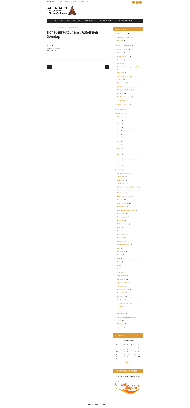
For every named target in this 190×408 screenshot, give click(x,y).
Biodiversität (121, 193)
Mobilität (120, 272)
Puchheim (120, 93)
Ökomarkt (120, 286)
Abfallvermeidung (73, 21)
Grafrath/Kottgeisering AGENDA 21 (128, 67)
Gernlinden (120, 63)
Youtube (133, 2)
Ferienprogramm (122, 224)
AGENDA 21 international (123, 45)
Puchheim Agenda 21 (124, 97)
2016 (118, 131)
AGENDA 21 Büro (121, 34)
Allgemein (120, 180)
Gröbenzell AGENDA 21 (125, 76)
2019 (118, 141)
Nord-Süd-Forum (122, 282)
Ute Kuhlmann (72, 27)
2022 (118, 151)
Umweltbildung (90, 21)
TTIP (118, 310)
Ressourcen (120, 296)
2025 (118, 162)
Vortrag (119, 320)
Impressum (68, 2)
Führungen (120, 238)
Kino (118, 248)
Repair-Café (121, 293)
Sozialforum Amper (123, 303)
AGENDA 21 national (122, 105)
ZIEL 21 (119, 327)
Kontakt (59, 2)
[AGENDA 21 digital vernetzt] (62, 15)
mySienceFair (121, 276)
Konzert (119, 255)
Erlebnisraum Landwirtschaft (126, 210)
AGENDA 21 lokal (121, 49)
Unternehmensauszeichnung (126, 317)
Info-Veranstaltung (123, 244)
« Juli (127, 362)
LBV (118, 258)
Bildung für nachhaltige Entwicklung (128, 187)
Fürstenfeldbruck (122, 56)
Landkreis (120, 41)
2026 (118, 165)
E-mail (137, 2)
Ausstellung (121, 183)
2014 (118, 124)
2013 (118, 120)
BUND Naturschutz (123, 196)
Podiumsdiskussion (123, 289)
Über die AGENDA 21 (125, 21)
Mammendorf (121, 83)
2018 (118, 138)
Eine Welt (120, 200)
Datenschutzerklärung (82, 2)
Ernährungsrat (121, 217)
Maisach (119, 79)
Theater (119, 307)
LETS (119, 265)
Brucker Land (119, 109)
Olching (119, 86)
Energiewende (121, 207)
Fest (118, 227)
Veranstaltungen (55, 21)
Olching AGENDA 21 (124, 90)
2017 (118, 134)
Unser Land (120, 314)
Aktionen (120, 177)
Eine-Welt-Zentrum (123, 203)
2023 (118, 155)
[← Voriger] (49, 67)
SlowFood (120, 300)
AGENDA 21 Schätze (107, 21)
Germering (120, 60)
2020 (118, 144)
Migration (120, 269)
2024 (118, 158)
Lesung (119, 262)
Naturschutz (121, 279)
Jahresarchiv (119, 113)
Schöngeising (121, 100)
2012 (118, 117)
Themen (117, 170)
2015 (118, 127)
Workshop (120, 324)
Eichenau (120, 53)
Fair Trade (120, 220)
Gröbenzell (120, 72)
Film (118, 231)
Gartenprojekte (121, 241)
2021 (118, 148)
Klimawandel (121, 251)
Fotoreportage (121, 234)
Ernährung (120, 213)
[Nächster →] (107, 67)
